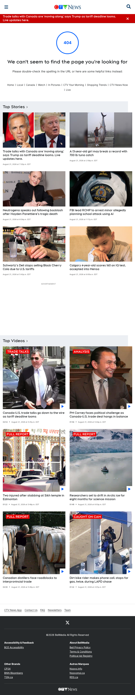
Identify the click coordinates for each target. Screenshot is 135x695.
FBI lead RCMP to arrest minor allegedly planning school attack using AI (98, 212)
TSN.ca (8, 677)
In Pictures (54, 84)
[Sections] (6, 7)
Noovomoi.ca (77, 672)
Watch (41, 84)
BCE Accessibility (14, 647)
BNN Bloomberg (13, 672)
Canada (30, 84)
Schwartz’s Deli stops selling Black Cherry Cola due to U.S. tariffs (32, 267)
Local (20, 84)
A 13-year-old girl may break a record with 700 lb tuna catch (98, 153)
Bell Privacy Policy (80, 647)
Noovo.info (76, 668)
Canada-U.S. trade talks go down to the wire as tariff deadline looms (34, 414)
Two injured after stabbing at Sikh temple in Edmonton (33, 497)
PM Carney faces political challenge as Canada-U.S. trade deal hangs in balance (99, 414)
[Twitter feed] (67, 622)
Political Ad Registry (81, 655)
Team (67, 609)
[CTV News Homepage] (67, 7)
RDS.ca (74, 677)
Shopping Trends (97, 84)
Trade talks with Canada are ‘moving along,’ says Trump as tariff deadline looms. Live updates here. (33, 155)
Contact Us (31, 609)
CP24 (7, 668)
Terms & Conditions (81, 651)
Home (10, 84)
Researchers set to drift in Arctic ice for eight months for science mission (97, 497)
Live (68, 89)
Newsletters (55, 609)
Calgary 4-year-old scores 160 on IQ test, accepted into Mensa (98, 267)
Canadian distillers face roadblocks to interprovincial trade (30, 579)
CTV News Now (119, 84)
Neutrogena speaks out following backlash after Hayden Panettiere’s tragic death (33, 212)
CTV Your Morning (73, 84)
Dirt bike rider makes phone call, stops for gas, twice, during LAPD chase (99, 579)
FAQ (42, 609)
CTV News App (13, 609)
